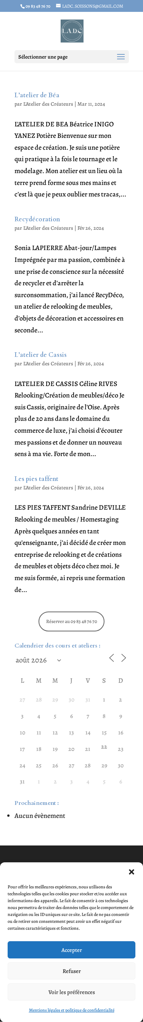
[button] (131, 872)
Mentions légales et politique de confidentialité (71, 1010)
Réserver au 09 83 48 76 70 (71, 621)
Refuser (72, 971)
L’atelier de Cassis (40, 355)
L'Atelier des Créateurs (48, 104)
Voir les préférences (71, 992)
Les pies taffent (36, 479)
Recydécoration (37, 219)
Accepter (71, 950)
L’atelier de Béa (36, 95)
